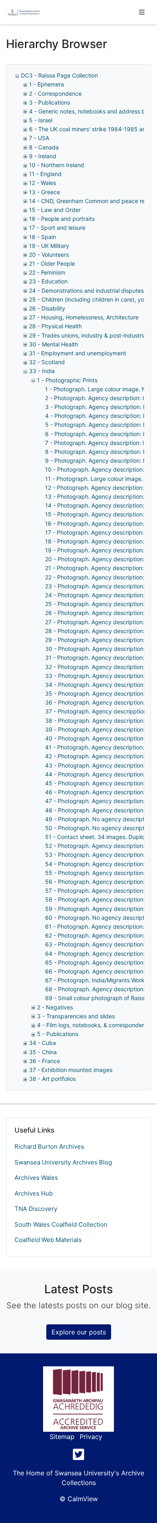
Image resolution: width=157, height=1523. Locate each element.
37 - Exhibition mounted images (70, 1069)
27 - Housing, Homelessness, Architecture (83, 317)
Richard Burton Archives (49, 1146)
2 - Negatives (55, 1007)
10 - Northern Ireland (56, 165)
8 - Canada (44, 147)
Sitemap (62, 1437)
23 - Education (48, 281)
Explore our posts (79, 1332)
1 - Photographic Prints (67, 380)
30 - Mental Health (53, 344)
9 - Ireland (42, 156)
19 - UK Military (49, 245)
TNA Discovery (35, 1209)
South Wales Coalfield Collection (60, 1224)
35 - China (43, 1052)
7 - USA (39, 137)
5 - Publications (57, 1033)
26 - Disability (47, 308)
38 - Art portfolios (52, 1078)
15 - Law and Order (55, 209)
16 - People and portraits (62, 218)
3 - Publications (49, 102)
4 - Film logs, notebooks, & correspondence (94, 1025)
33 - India (42, 370)
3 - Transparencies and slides (76, 1016)
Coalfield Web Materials (48, 1240)
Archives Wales (36, 1177)
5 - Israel (40, 120)
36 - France (44, 1060)
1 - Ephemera (46, 84)
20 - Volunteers (49, 254)
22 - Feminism (47, 272)
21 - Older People (52, 263)
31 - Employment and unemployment (77, 353)
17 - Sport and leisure (57, 227)
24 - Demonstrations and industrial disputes (86, 290)
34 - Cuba (42, 1042)
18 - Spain (42, 236)
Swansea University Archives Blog (63, 1162)
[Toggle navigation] (142, 12)
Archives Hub (33, 1193)
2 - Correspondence (55, 93)
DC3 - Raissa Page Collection (59, 75)
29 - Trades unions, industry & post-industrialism (92, 335)
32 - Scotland (47, 362)
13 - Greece (44, 192)
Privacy (91, 1437)
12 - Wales (42, 182)
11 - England (45, 173)
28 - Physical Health (55, 326)
